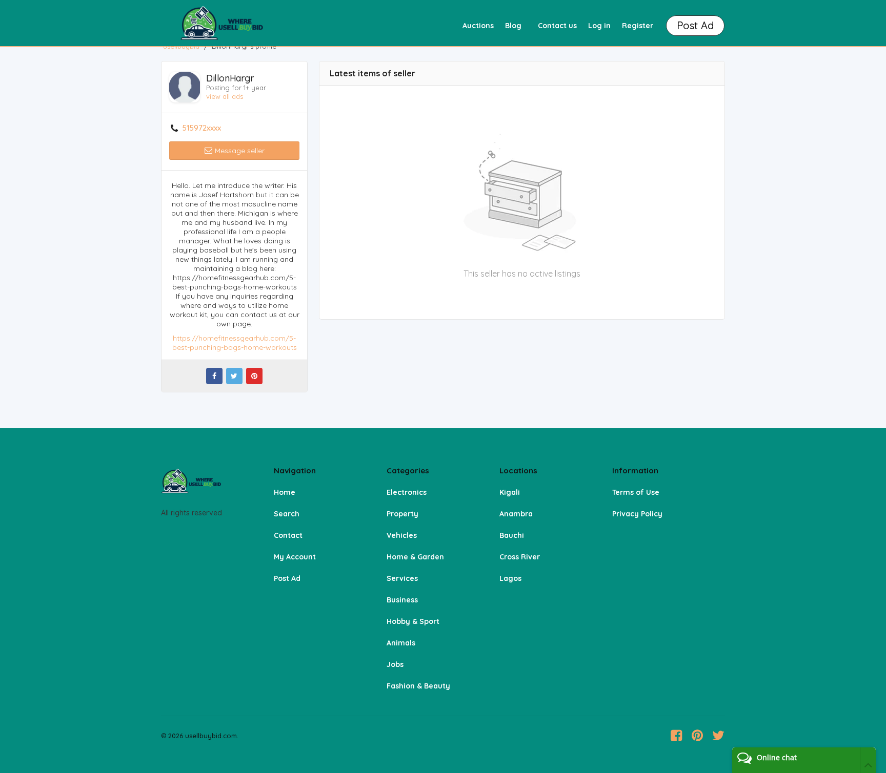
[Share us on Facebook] (676, 735)
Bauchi (511, 535)
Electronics (407, 492)
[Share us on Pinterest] (697, 735)
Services (402, 578)
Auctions (478, 25)
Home (284, 492)
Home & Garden (415, 556)
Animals (401, 642)
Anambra (516, 513)
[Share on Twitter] (234, 376)
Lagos (510, 578)
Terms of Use (635, 492)
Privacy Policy (637, 513)
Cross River (519, 556)
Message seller (239, 150)
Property (402, 513)
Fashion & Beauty (418, 686)
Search (286, 513)
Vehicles (402, 535)
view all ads (224, 96)
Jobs (395, 664)
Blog (513, 25)
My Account (295, 556)
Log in (599, 25)
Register (637, 25)
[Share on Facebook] (214, 376)
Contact (288, 535)
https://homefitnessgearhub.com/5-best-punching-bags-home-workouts (234, 342)
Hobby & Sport (413, 621)
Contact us (557, 25)
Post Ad (287, 578)
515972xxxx (202, 128)
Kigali (509, 492)
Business (402, 599)
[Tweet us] (718, 735)
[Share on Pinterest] (254, 376)
